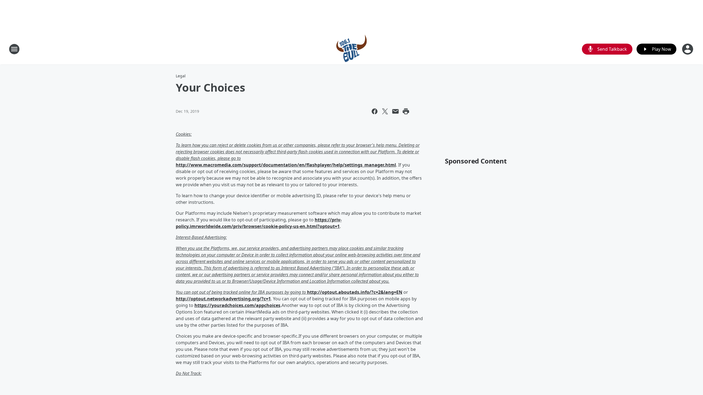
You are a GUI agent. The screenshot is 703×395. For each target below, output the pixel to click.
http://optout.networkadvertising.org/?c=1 (223, 299)
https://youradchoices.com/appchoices (237, 305)
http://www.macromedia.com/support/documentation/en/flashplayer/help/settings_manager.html (286, 165)
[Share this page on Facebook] (374, 111)
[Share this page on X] (385, 111)
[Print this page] (406, 111)
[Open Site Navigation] (14, 49)
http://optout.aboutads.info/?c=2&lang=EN (354, 292)
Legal (181, 75)
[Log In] (688, 49)
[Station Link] (351, 49)
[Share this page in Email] (395, 111)
